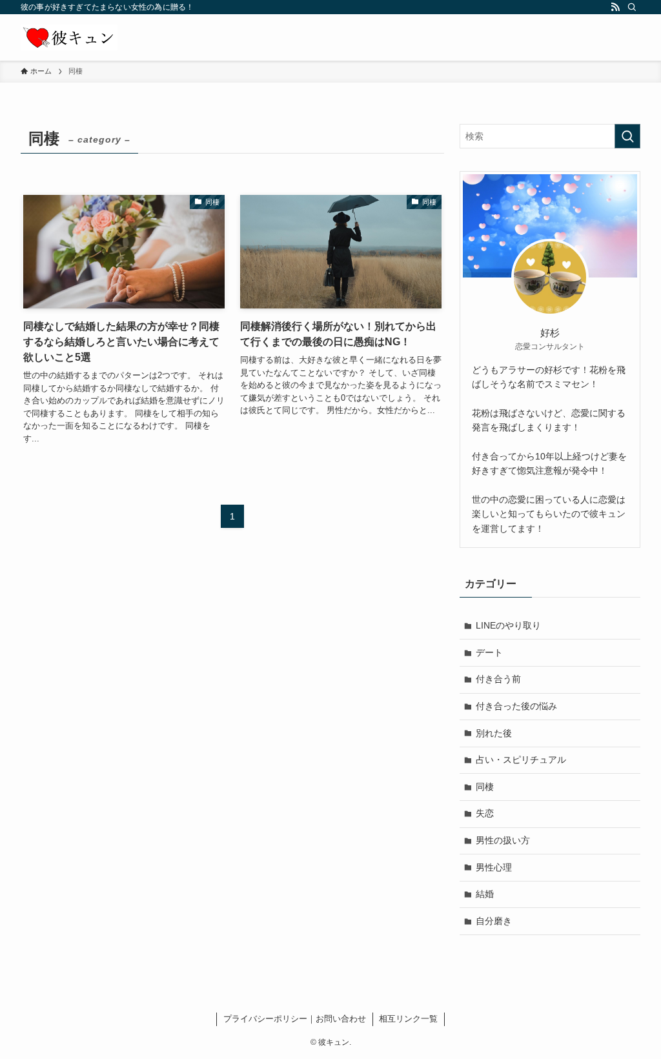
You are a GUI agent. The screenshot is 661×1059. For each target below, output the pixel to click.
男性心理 (494, 867)
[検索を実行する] (627, 136)
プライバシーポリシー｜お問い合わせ (294, 1019)
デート (489, 652)
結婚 (485, 894)
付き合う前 (498, 679)
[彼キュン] (69, 37)
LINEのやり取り (508, 625)
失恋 (485, 813)
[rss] (615, 7)
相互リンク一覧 (408, 1019)
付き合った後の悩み (516, 706)
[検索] (632, 7)
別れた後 (494, 733)
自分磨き (494, 921)
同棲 (485, 787)
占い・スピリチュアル (521, 759)
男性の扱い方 (503, 840)
